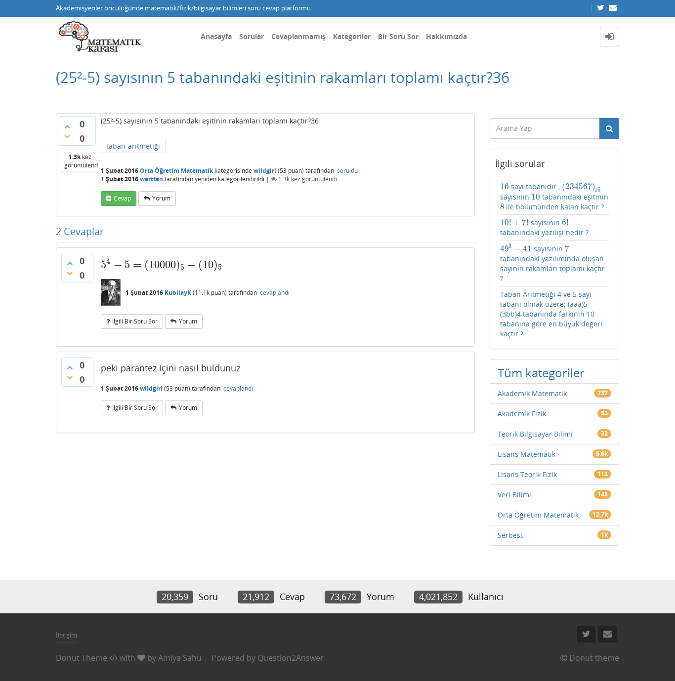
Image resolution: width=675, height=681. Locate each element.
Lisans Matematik (526, 454)
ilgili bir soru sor (135, 321)
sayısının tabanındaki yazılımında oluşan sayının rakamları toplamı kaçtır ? (552, 263)
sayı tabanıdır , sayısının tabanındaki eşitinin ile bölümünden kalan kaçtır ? (554, 197)
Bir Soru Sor (398, 36)
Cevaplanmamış (298, 36)
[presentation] (161, 265)
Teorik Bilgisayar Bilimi (535, 434)
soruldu (347, 170)
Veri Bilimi (514, 494)
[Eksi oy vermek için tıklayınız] (67, 136)
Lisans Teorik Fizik (527, 474)
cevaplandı (275, 292)
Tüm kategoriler (541, 372)
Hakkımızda (446, 36)
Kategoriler (352, 36)
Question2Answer (290, 657)
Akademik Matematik (532, 393)
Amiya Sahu (180, 657)
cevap (122, 198)
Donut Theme (81, 657)
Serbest (510, 535)
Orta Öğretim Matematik (176, 170)
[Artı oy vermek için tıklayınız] (67, 126)
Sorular (251, 36)
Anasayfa (216, 36)
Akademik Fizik (522, 413)
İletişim (66, 635)
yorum (161, 198)
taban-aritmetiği (133, 146)
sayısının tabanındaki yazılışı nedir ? (544, 227)
